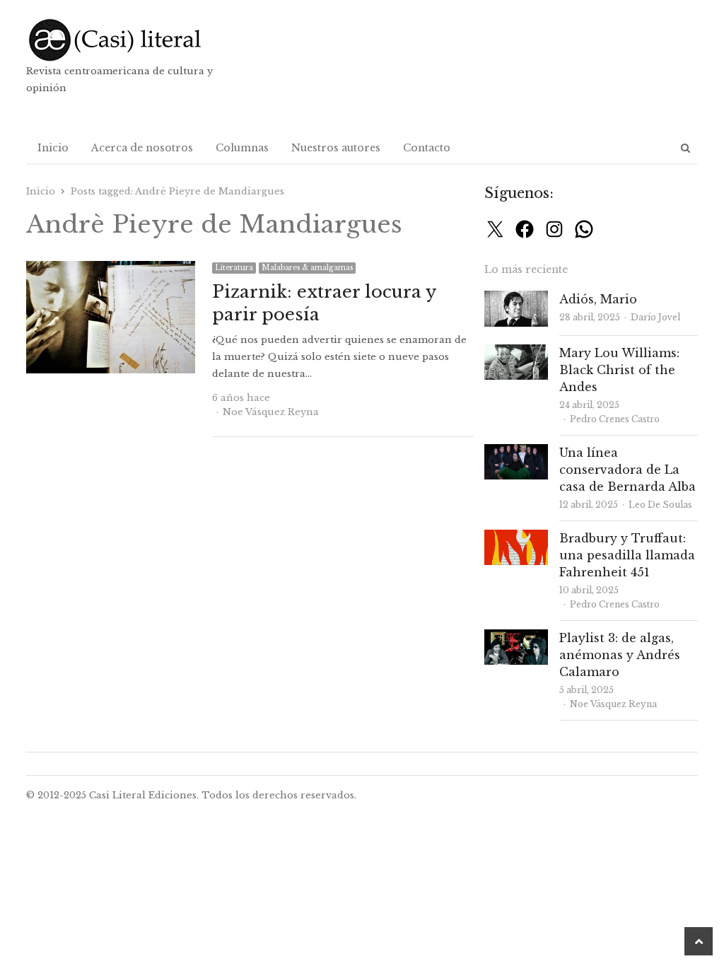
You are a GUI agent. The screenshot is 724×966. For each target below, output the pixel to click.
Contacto (426, 147)
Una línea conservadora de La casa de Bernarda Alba (627, 470)
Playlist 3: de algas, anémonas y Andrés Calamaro (619, 655)
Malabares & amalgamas (307, 267)
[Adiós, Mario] (516, 299)
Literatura (234, 267)
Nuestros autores (335, 147)
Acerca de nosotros (142, 147)
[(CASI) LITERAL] (133, 40)
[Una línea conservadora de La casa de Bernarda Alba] (516, 452)
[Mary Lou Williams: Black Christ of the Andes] (516, 353)
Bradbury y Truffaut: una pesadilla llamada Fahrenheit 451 (627, 555)
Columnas (242, 147)
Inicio (53, 147)
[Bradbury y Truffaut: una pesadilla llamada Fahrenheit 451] (516, 538)
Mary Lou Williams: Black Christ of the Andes (619, 370)
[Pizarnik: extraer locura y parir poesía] (110, 269)
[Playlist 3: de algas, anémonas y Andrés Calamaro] (516, 638)
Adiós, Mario (598, 299)
